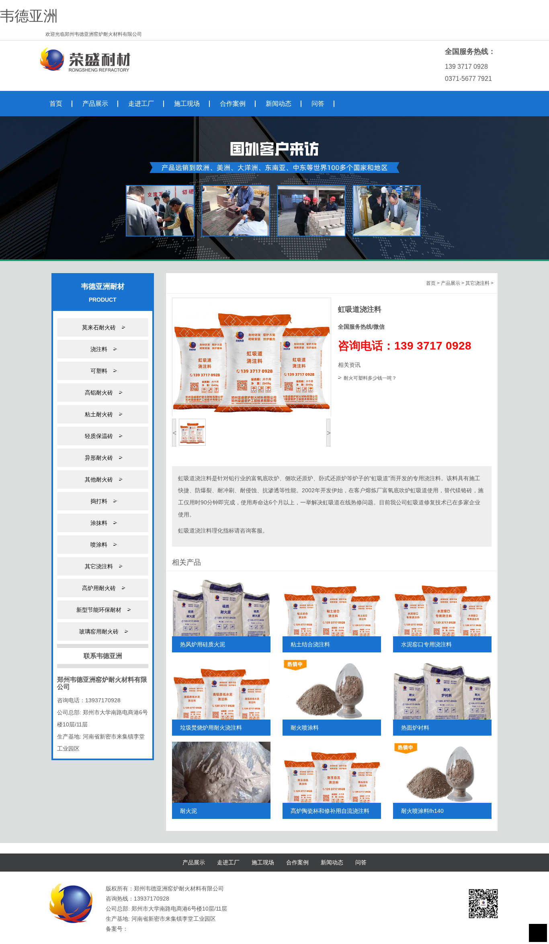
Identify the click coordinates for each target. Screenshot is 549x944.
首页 (431, 283)
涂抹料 (102, 522)
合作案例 (297, 862)
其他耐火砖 (103, 479)
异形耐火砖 (103, 457)
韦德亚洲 (29, 16)
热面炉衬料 (415, 727)
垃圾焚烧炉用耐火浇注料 (211, 727)
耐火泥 (188, 811)
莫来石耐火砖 (102, 327)
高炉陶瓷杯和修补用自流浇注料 (330, 811)
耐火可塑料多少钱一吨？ (370, 378)
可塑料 (102, 370)
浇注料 (102, 349)
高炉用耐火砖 (102, 587)
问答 (361, 862)
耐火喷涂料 (305, 727)
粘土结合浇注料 (310, 644)
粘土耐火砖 (103, 414)
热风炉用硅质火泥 (202, 644)
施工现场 (263, 862)
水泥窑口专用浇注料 (426, 644)
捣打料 (102, 501)
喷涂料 (102, 544)
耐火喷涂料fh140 (422, 811)
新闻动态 (332, 862)
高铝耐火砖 (103, 392)
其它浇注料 (103, 566)
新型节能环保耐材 (102, 609)
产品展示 (450, 283)
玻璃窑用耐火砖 (102, 631)
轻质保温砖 (103, 435)
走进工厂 (228, 862)
